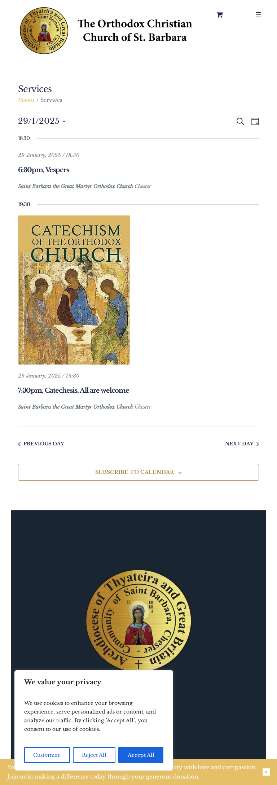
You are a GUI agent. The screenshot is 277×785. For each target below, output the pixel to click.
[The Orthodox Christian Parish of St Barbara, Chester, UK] (107, 30)
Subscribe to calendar (134, 472)
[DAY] (254, 121)
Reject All (94, 755)
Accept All (141, 755)
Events (26, 100)
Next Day (239, 444)
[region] (93, 720)
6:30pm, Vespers (43, 170)
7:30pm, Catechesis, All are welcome (73, 390)
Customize (47, 755)
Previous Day (43, 444)
